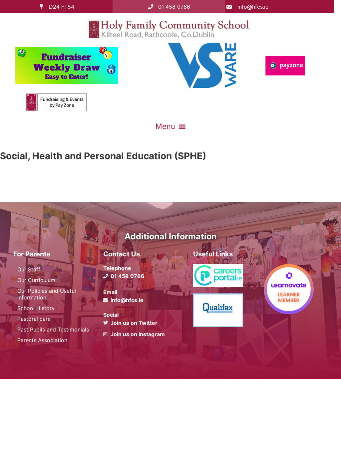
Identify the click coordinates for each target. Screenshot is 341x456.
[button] (170, 126)
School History (36, 308)
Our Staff (28, 269)
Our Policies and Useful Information (46, 294)
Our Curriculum (36, 280)
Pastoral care (34, 318)
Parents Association (42, 340)
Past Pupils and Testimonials (53, 329)
